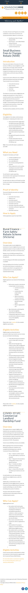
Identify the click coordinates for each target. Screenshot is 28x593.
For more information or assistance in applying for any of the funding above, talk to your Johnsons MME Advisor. (13, 560)
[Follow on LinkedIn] (26, 588)
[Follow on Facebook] (22, 588)
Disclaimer (18, 582)
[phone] (16, 14)
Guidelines (13, 322)
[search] (22, 14)
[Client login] (25, 14)
